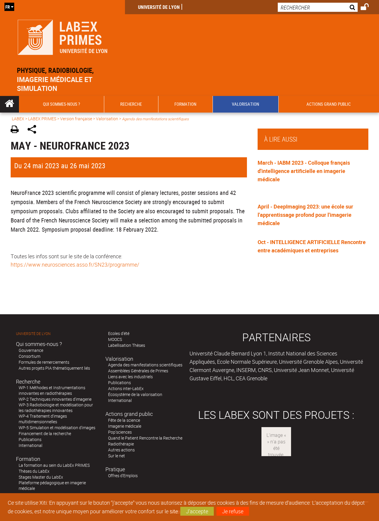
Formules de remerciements (44, 362)
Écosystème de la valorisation (135, 394)
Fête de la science (124, 420)
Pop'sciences (120, 432)
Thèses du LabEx (34, 471)
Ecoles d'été (118, 333)
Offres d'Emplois (123, 475)
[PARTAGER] (34, 130)
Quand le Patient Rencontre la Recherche (145, 438)
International (30, 445)
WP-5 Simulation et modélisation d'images (57, 427)
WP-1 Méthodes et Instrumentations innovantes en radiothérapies (52, 390)
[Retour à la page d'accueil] (62, 36)
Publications (30, 439)
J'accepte (197, 511)
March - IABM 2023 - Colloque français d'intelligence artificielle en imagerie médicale (304, 171)
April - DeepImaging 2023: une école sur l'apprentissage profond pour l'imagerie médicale (305, 215)
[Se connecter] (368, 7)
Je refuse (232, 511)
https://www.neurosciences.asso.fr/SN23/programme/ (75, 264)
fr (7, 7)
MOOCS (115, 339)
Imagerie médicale (124, 426)
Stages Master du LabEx (41, 477)
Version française (76, 118)
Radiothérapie (121, 444)
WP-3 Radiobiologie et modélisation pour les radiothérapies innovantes (56, 407)
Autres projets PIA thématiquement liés (54, 368)
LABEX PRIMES (42, 118)
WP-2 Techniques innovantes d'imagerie (55, 399)
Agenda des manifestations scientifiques (145, 365)
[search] (318, 7)
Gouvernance (31, 350)
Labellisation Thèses (126, 345)
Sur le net (116, 456)
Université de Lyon (159, 7)
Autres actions (121, 450)
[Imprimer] (17, 130)
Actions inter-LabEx (126, 388)
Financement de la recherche (45, 433)
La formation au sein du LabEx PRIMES (54, 465)
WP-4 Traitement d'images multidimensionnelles (43, 418)
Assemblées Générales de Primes (138, 370)
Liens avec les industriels (130, 376)
